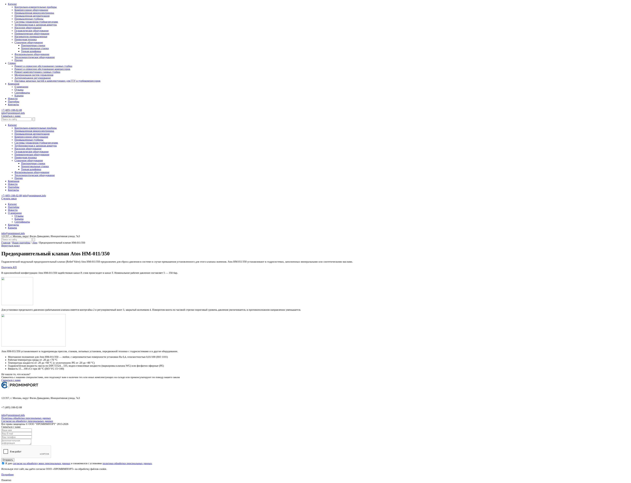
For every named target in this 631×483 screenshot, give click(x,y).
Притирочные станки (33, 45)
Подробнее (7, 474)
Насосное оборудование (27, 27)
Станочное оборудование (28, 42)
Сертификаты (22, 92)
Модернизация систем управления (33, 75)
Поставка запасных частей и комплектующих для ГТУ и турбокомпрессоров (57, 80)
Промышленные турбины (28, 18)
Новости (13, 98)
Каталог (12, 4)
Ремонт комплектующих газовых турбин (37, 72)
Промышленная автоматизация (31, 15)
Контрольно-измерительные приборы (35, 7)
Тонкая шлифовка (31, 51)
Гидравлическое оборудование (31, 30)
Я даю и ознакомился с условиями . (78, 463)
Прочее (18, 60)
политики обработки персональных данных (127, 463)
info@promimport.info (13, 113)
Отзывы (18, 89)
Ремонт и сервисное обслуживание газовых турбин (43, 66)
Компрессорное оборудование (31, 10)
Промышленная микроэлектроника (34, 12)
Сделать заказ (9, 198)
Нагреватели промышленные (30, 36)
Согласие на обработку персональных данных (27, 421)
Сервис (12, 63)
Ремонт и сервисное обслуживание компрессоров (42, 69)
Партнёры (13, 101)
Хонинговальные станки (35, 48)
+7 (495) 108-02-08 (11, 110)
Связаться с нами (11, 116)
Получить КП (9, 267)
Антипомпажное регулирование (32, 77)
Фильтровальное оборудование (31, 54)
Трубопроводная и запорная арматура (35, 24)
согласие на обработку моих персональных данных (41, 463)
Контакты (13, 104)
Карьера (18, 95)
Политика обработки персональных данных (26, 418)
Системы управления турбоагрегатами (36, 21)
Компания (13, 83)
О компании (21, 86)
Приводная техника (25, 39)
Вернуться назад (10, 245)
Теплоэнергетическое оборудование (34, 57)
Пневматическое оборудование (31, 33)
